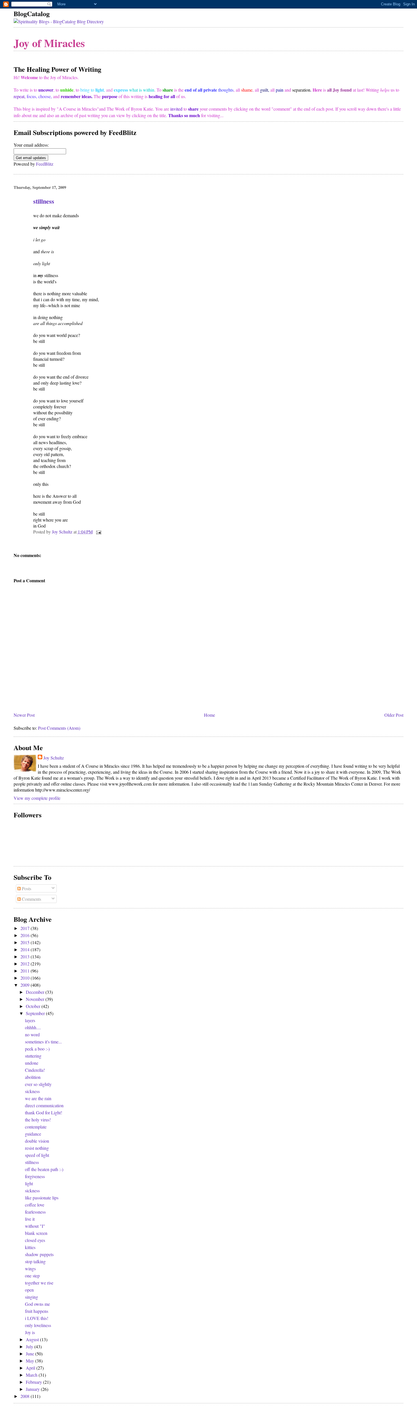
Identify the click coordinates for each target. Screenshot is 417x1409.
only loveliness (38, 1325)
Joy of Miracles (49, 43)
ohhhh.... (33, 1027)
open (29, 1290)
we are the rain (38, 1098)
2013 (25, 956)
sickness (32, 1091)
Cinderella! (35, 1070)
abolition (33, 1077)
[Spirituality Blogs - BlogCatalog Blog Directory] (59, 21)
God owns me (37, 1304)
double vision (37, 1141)
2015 (25, 942)
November (35, 999)
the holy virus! (38, 1120)
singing (31, 1297)
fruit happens (36, 1311)
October (33, 1006)
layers (30, 1020)
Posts (26, 888)
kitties (30, 1247)
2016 (25, 935)
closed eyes (35, 1240)
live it (30, 1219)
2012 (25, 964)
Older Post (393, 715)
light (29, 1183)
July (30, 1346)
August (33, 1339)
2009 (25, 985)
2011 (25, 971)
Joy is (30, 1332)
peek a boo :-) (37, 1049)
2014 (25, 949)
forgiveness (35, 1176)
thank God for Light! (43, 1112)
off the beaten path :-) (44, 1169)
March (32, 1375)
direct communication (44, 1105)
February (34, 1382)
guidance (33, 1134)
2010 (25, 978)
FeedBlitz (44, 164)
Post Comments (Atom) (59, 728)
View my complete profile (37, 798)
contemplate (36, 1127)
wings (30, 1268)
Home (209, 715)
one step (32, 1276)
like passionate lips (41, 1198)
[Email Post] (98, 532)
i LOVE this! (36, 1318)
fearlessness (35, 1212)
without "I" (35, 1226)
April (31, 1368)
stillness (32, 1162)
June (30, 1354)
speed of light (37, 1155)
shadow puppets (39, 1254)
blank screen (36, 1233)
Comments (31, 899)
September (36, 1013)
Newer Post (24, 715)
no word (32, 1034)
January (33, 1389)
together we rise (39, 1283)
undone (31, 1063)
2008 (25, 1396)
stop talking (35, 1261)
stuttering (33, 1056)
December (35, 992)
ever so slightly (38, 1084)
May (30, 1361)
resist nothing (37, 1148)
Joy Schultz (53, 758)
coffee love (34, 1205)
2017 (25, 928)
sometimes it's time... (43, 1042)
